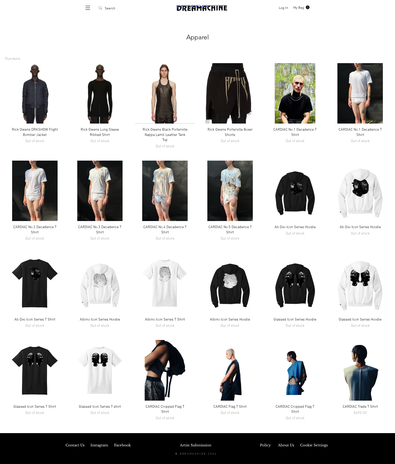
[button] (87, 7)
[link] (301, 7)
